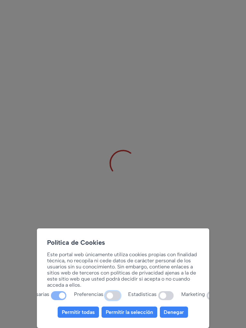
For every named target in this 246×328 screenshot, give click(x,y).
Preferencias (89, 294)
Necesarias (37, 294)
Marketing (193, 294)
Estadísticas (142, 294)
